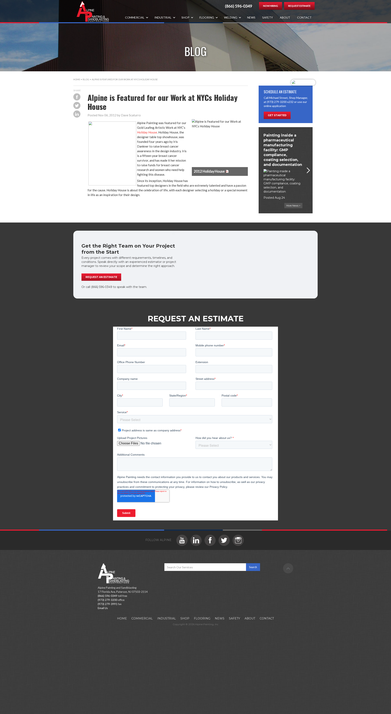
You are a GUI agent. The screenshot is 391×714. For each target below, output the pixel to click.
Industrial (166, 618)
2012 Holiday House (209, 171)
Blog (86, 79)
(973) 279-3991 (107, 604)
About (285, 17)
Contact (304, 17)
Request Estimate (299, 5)
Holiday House (147, 132)
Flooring (202, 618)
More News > (293, 205)
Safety (267, 17)
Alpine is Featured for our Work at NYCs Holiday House (125, 79)
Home (76, 79)
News (251, 17)
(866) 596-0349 (238, 6)
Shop (184, 618)
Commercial (142, 618)
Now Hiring (270, 5)
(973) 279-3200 (107, 600)
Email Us (103, 608)
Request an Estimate (101, 277)
